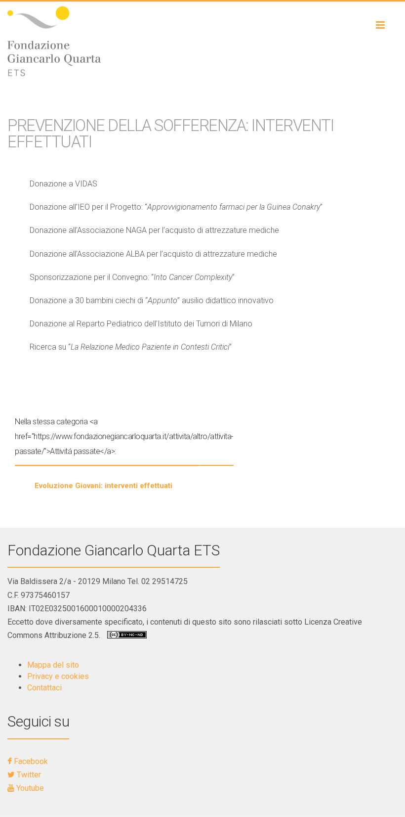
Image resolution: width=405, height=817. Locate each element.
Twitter (28, 774)
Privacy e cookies (58, 676)
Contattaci (44, 687)
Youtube (29, 788)
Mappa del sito (53, 665)
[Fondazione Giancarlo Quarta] (202, 41)
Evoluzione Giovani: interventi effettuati (103, 485)
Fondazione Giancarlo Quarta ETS (113, 550)
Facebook (30, 761)
